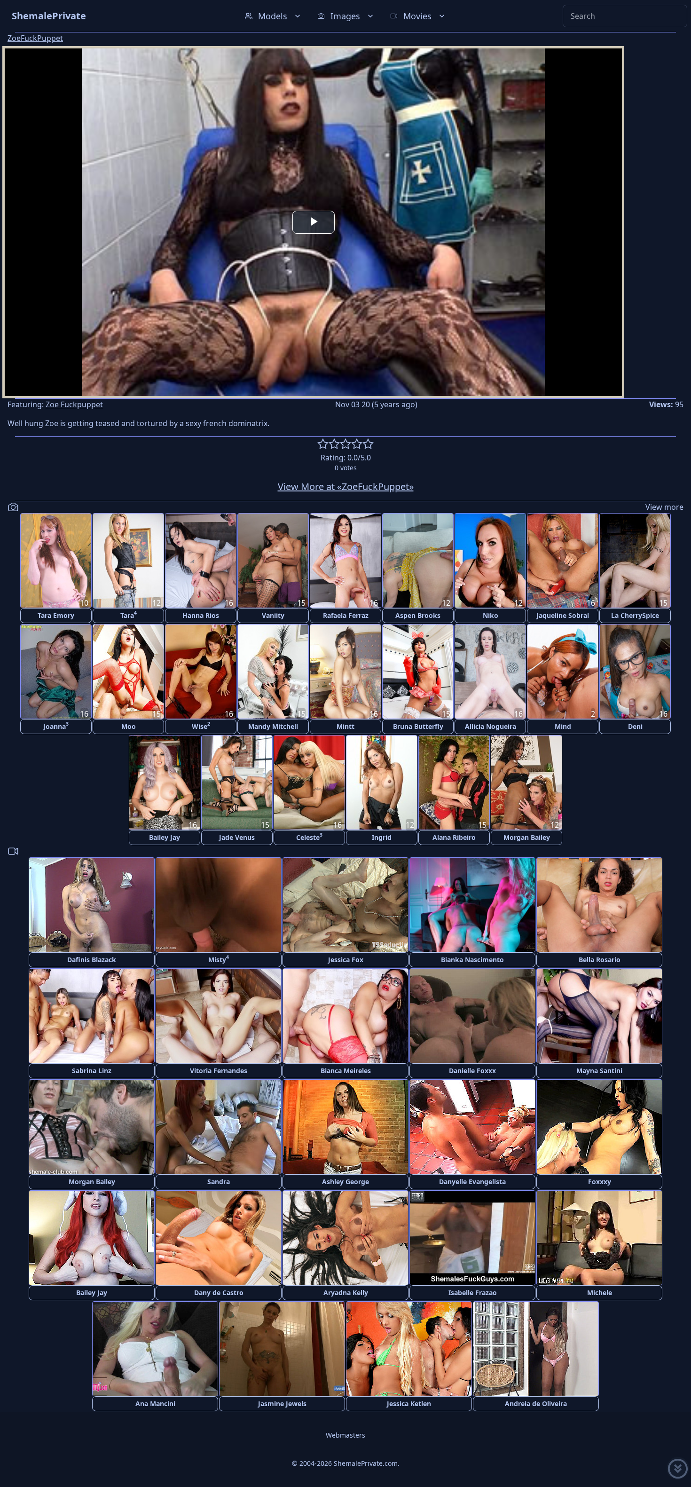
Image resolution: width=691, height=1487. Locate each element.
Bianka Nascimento (472, 959)
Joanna (56, 725)
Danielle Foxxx (472, 1070)
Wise (201, 725)
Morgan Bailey (526, 837)
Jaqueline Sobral (562, 615)
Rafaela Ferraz (346, 615)
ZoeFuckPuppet (35, 38)
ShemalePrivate (49, 15)
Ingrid (382, 837)
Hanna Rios (200, 615)
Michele (599, 1292)
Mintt (345, 726)
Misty (218, 959)
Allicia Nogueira (490, 726)
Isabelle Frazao (472, 1292)
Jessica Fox (345, 959)
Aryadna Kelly (345, 1292)
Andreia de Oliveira (536, 1403)
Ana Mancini (155, 1403)
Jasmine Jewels (282, 1403)
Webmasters (345, 1435)
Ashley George (345, 1181)
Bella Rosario (599, 959)
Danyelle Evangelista (472, 1181)
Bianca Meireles (346, 1070)
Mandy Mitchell (273, 726)
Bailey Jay (164, 837)
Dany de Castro (218, 1292)
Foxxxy (599, 1181)
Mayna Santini (599, 1070)
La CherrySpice (635, 615)
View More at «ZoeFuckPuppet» (346, 486)
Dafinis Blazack (91, 959)
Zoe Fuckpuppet (74, 404)
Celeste (309, 836)
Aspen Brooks (417, 615)
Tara (128, 614)
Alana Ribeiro (454, 837)
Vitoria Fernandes (218, 1070)
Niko (490, 615)
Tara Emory (56, 615)
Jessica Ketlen (409, 1403)
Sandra (218, 1181)
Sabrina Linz (91, 1070)
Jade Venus (237, 837)
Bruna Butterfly (418, 726)
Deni (635, 726)
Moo (128, 726)
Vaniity (273, 615)
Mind (563, 726)
